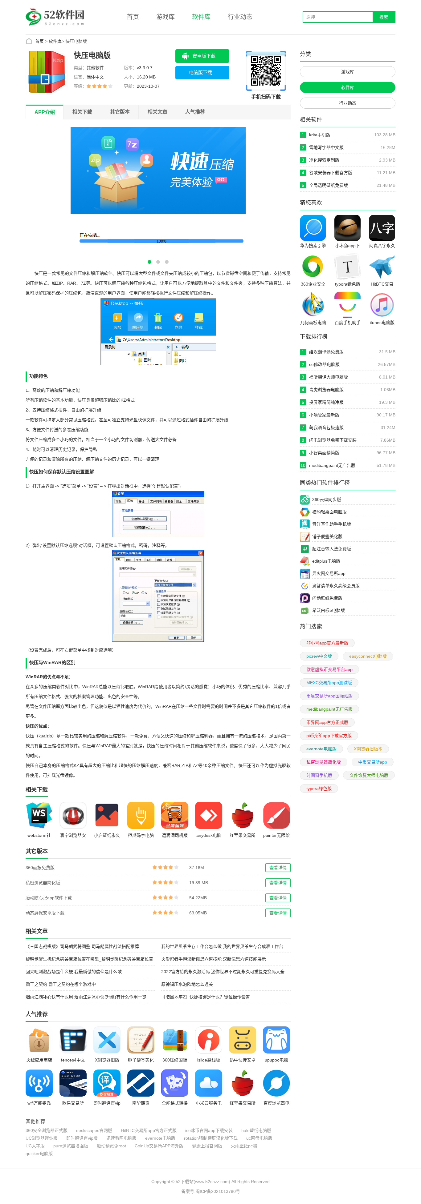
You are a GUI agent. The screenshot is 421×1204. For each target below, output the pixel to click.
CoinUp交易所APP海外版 (159, 1145)
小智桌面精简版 (324, 452)
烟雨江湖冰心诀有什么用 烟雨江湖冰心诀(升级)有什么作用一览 (86, 996)
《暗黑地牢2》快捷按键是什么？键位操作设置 (205, 996)
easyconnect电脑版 (368, 656)
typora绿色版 (319, 788)
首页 (133, 17)
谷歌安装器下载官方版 (330, 172)
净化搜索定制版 (324, 160)
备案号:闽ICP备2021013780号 (210, 1191)
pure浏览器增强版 (70, 1145)
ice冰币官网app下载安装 (209, 1130)
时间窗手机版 (319, 775)
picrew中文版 (319, 656)
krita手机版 (319, 134)
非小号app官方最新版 (327, 642)
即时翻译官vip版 (82, 1138)
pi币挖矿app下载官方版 (329, 735)
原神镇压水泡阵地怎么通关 (187, 984)
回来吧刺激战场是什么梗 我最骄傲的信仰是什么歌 (74, 971)
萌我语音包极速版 (326, 427)
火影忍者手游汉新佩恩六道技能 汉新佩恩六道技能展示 (213, 959)
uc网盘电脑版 (259, 1138)
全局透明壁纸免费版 (328, 185)
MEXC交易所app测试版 (329, 682)
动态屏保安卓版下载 (45, 912)
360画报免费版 (40, 867)
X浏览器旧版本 (368, 748)
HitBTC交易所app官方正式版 (149, 1130)
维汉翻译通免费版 (326, 351)
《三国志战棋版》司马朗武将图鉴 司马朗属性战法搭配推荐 (82, 946)
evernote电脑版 (160, 1138)
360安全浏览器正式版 (46, 1130)
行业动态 (240, 17)
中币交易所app (372, 762)
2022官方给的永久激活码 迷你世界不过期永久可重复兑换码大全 (222, 971)
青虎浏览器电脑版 (326, 389)
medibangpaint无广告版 (332, 465)
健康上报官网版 (207, 1145)
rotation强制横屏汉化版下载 (211, 1138)
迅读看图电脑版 (121, 1138)
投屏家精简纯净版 (326, 402)
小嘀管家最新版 (324, 414)
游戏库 (165, 17)
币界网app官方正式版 (327, 722)
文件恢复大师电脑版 (368, 775)
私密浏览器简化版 (43, 882)
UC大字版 (35, 1145)
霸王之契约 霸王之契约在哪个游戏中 (61, 984)
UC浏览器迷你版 (42, 1138)
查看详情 (278, 867)
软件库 (201, 17)
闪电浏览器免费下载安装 (333, 440)
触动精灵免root (111, 1145)
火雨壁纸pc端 (244, 1145)
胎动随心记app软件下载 (49, 897)
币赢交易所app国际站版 (329, 695)
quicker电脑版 (39, 1153)
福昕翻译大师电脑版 (328, 377)
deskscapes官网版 (94, 1130)
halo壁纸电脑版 (256, 1130)
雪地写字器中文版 (326, 147)
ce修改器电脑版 (324, 364)
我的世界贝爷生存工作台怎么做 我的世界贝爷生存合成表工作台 (222, 946)
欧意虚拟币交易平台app (329, 669)
